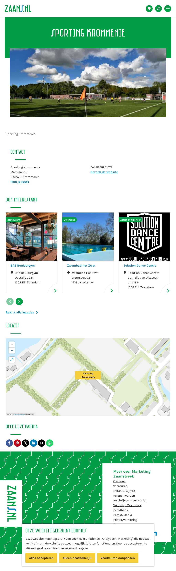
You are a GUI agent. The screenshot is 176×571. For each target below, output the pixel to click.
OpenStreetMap (19, 415)
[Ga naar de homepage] (20, 8)
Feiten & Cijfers (124, 491)
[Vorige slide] (10, 301)
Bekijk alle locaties (20, 312)
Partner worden (124, 495)
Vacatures (120, 486)
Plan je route (19, 182)
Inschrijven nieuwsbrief (129, 500)
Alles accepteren (41, 558)
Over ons (119, 481)
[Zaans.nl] (11, 503)
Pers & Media (122, 515)
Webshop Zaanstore (127, 505)
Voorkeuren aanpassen (118, 558)
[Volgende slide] (19, 301)
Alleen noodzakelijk (77, 558)
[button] (88, 377)
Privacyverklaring (125, 520)
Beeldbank (120, 510)
